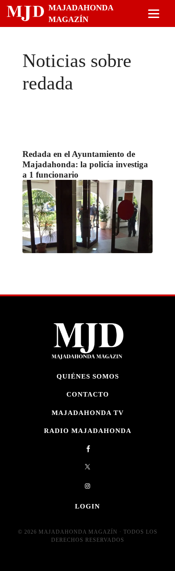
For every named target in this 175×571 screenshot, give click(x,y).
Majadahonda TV (88, 412)
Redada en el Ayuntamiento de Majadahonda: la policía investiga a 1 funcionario (85, 164)
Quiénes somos (88, 376)
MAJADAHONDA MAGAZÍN (80, 13)
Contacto (87, 394)
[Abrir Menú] (153, 13)
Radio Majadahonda (87, 430)
